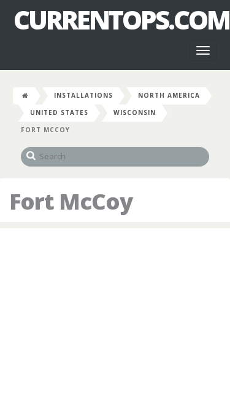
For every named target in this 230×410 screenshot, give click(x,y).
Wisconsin (134, 112)
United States (59, 112)
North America (169, 95)
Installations (83, 95)
